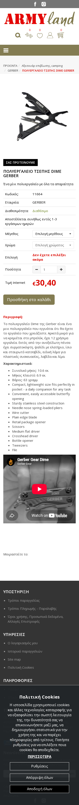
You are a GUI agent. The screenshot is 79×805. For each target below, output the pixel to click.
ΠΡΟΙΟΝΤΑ (10, 66)
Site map (14, 659)
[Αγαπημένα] (40, 35)
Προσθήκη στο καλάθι (29, 299)
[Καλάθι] (60, 35)
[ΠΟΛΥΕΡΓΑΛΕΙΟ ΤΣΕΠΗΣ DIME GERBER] (39, 116)
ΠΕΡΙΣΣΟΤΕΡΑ (39, 756)
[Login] (50, 35)
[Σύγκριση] (29, 35)
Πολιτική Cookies (21, 667)
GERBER (13, 70)
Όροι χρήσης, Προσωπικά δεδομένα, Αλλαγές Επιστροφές (35, 618)
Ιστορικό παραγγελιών (25, 651)
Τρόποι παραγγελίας (24, 600)
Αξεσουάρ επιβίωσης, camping (42, 66)
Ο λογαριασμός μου (23, 643)
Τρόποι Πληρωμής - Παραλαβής (32, 608)
